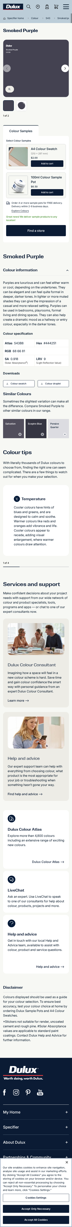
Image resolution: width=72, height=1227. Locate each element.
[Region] (38, 7)
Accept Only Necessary (36, 1208)
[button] (19, 383)
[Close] (67, 1162)
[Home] (5, 18)
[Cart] (57, 7)
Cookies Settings (36, 1197)
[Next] (65, 68)
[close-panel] (66, 6)
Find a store (36, 231)
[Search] (28, 7)
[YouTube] (40, 1092)
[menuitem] (11, 1112)
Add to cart (47, 163)
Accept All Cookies (35, 1219)
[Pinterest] (28, 1092)
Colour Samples (20, 131)
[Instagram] (16, 1092)
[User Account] (47, 7)
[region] (36, 1192)
